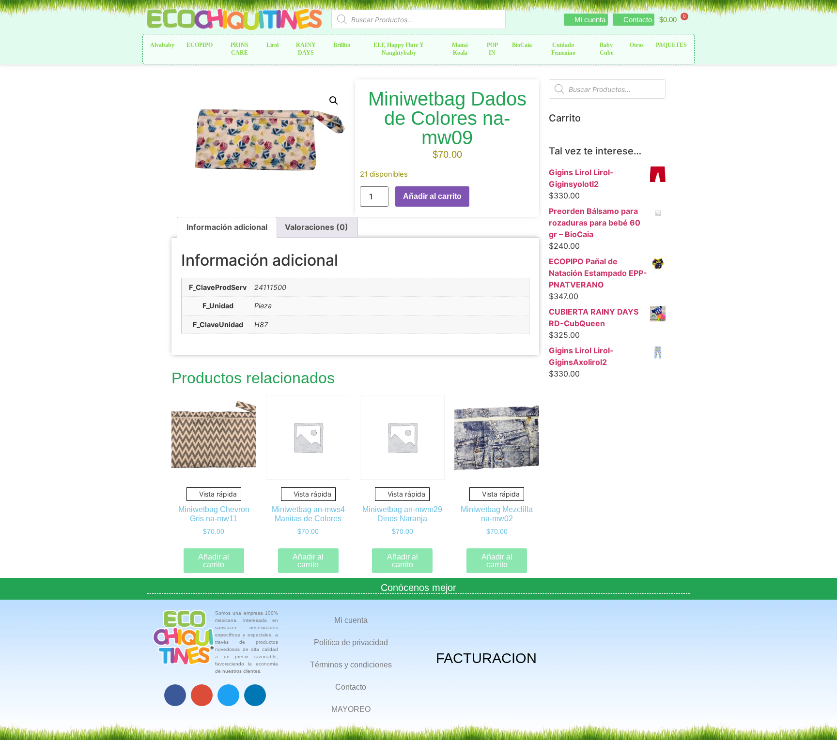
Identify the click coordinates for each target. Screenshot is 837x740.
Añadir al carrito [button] (213, 561)
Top (814, 717)
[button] (333, 100)
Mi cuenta (351, 620)
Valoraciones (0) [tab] (316, 227)
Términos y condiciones (351, 665)
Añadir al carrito (432, 196)
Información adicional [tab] (226, 227)
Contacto (350, 687)
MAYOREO (351, 709)
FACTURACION (486, 658)
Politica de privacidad (351, 642)
